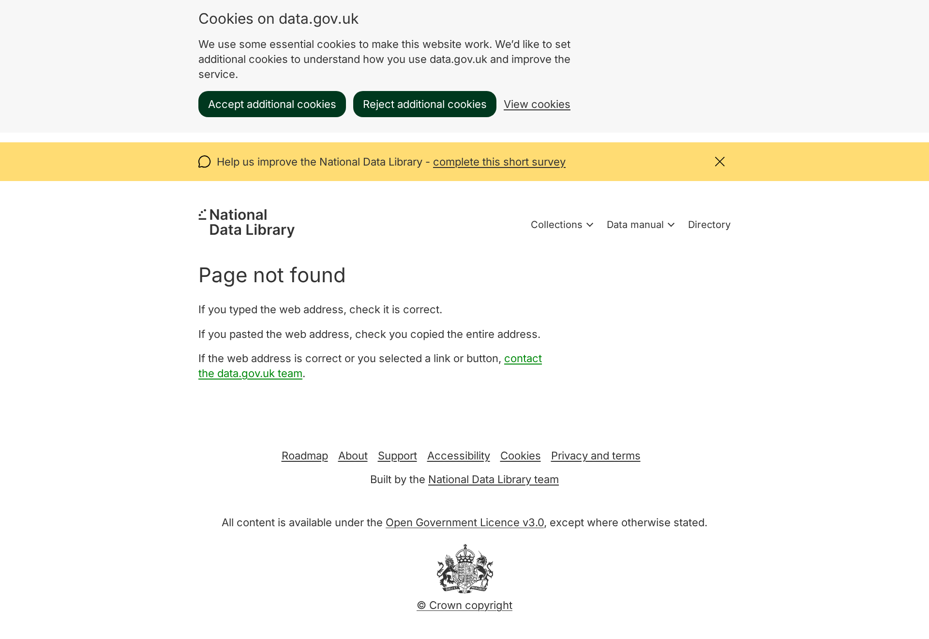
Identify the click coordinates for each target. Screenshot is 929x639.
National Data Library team (493, 479)
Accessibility (458, 455)
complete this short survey (499, 161)
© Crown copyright (464, 605)
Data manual (635, 224)
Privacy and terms (596, 455)
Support (397, 455)
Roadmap (305, 455)
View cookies (537, 104)
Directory (709, 224)
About (353, 455)
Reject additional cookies (425, 104)
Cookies (520, 455)
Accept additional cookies (272, 104)
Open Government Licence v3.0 (465, 522)
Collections (557, 224)
